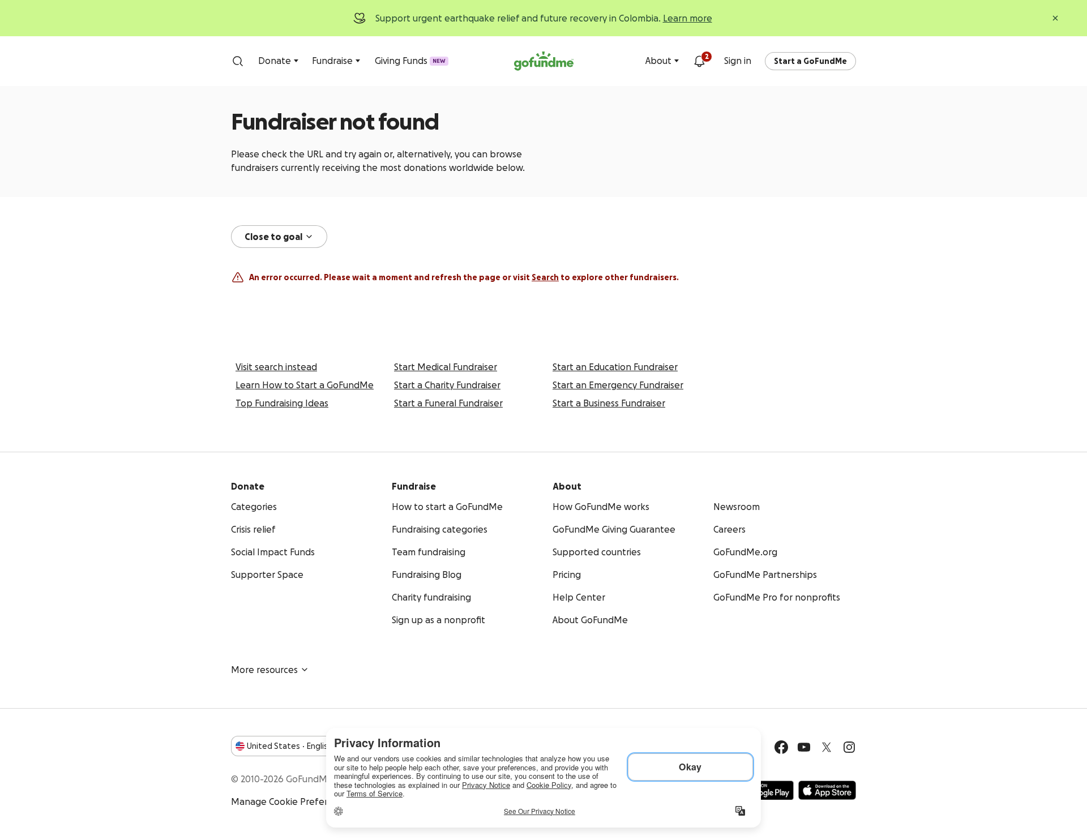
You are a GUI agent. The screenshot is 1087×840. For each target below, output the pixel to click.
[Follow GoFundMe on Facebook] (781, 747)
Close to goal (273, 237)
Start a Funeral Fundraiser (448, 403)
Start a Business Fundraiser (609, 403)
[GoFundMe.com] (544, 61)
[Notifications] (699, 61)
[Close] (1055, 18)
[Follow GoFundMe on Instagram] (849, 747)
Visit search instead (276, 367)
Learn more (687, 18)
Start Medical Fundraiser (445, 367)
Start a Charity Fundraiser (447, 385)
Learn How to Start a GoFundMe (305, 385)
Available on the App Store (827, 790)
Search (545, 277)
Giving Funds (410, 60)
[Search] (237, 61)
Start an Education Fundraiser (615, 367)
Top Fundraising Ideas (282, 403)
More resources (264, 670)
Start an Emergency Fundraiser (618, 385)
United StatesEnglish (289, 746)
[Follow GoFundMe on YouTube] (804, 747)
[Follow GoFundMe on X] (826, 747)
